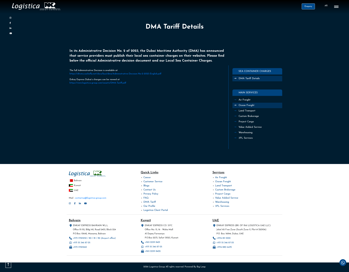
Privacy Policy (150, 194)
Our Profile (149, 206)
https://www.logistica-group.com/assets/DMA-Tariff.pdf (98, 83)
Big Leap (201, 267)
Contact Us (149, 190)
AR (326, 6)
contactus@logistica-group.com (90, 198)
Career (147, 177)
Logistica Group (157, 267)
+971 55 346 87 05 (81, 243)
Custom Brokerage (249, 116)
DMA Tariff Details (249, 78)
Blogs (146, 186)
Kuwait (77, 185)
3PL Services (246, 138)
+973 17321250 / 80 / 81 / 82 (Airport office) (94, 238)
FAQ (146, 198)
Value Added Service (250, 127)
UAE (76, 190)
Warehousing (245, 132)
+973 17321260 (80, 247)
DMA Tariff (149, 202)
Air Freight (244, 100)
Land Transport (247, 111)
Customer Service (153, 181)
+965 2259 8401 (152, 242)
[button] (336, 7)
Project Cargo (246, 122)
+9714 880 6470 (224, 247)
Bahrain (78, 181)
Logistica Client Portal (155, 210)
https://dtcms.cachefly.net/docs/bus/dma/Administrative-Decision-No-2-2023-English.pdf (115, 74)
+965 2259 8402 (153, 251)
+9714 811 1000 (223, 238)
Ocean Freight (246, 105)
